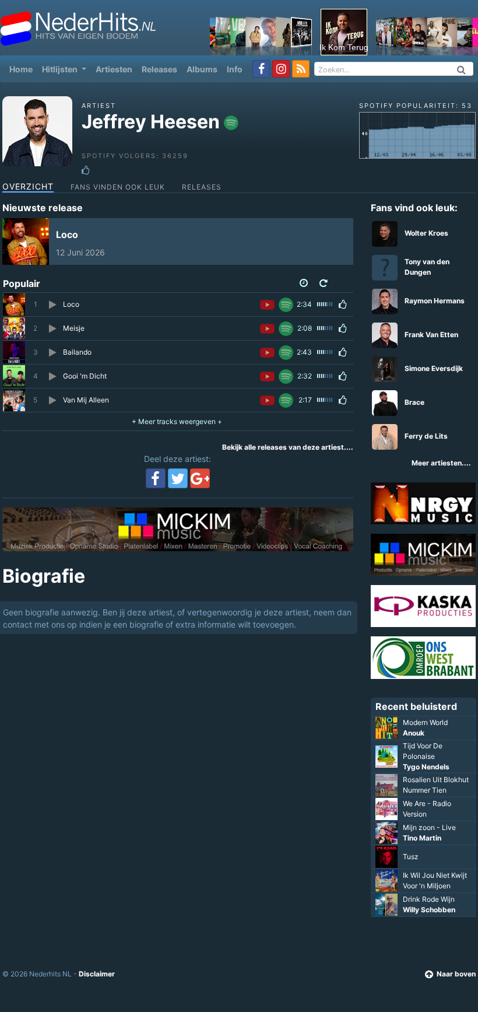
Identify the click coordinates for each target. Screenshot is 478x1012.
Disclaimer (97, 973)
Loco (67, 234)
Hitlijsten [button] (60, 69)
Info (234, 69)
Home (23, 69)
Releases (159, 69)
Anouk (413, 733)
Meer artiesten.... (441, 462)
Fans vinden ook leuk (118, 187)
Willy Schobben (429, 909)
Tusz (411, 856)
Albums (202, 69)
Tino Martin (422, 838)
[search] (461, 69)
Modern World (425, 722)
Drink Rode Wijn (429, 899)
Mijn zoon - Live (429, 827)
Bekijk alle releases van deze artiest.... (287, 447)
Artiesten (114, 69)
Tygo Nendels (426, 766)
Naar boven (456, 973)
